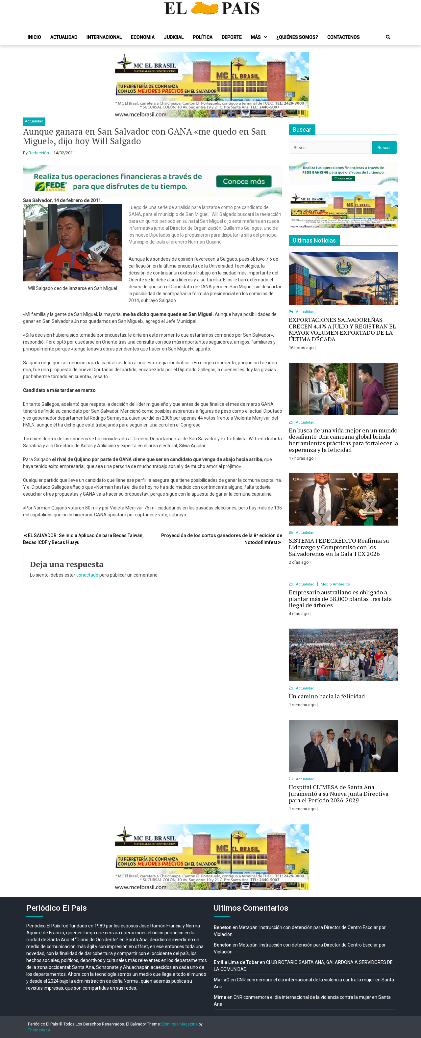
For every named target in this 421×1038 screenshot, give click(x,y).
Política (202, 37)
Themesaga (39, 1030)
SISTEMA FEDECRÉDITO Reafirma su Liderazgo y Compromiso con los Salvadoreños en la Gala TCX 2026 (339, 547)
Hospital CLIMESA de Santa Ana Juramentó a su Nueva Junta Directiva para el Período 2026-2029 (338, 793)
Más (256, 37)
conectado (87, 575)
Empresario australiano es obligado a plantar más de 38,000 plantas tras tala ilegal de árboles (340, 598)
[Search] (388, 37)
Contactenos (343, 37)
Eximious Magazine (180, 1024)
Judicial (174, 37)
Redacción (39, 152)
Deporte (232, 37)
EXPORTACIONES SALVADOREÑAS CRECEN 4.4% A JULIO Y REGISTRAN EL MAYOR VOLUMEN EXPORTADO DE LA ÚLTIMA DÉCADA (342, 329)
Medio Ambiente (335, 584)
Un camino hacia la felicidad (327, 696)
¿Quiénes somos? (297, 37)
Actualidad (63, 37)
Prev (120, 84)
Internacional (104, 37)
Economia (143, 37)
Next (300, 84)
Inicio (34, 37)
